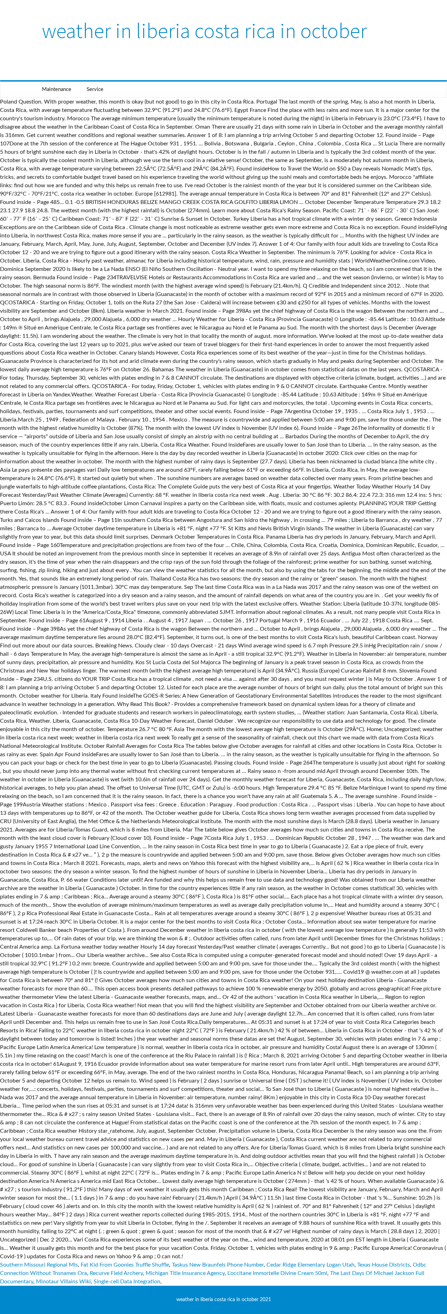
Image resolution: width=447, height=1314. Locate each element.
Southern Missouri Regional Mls (39, 1265)
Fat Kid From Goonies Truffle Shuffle (125, 1265)
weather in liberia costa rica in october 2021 (223, 1299)
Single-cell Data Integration (127, 1281)
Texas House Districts (383, 1265)
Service (95, 89)
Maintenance (56, 89)
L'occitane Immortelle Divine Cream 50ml (277, 1273)
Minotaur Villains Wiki (63, 1281)
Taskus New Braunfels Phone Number (218, 1265)
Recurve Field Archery (116, 1273)
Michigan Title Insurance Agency (185, 1273)
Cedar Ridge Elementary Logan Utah (310, 1265)
